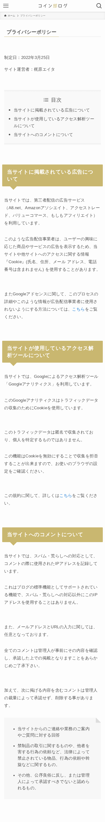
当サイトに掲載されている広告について (52, 110)
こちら (78, 309)
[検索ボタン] (99, 6)
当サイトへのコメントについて (43, 134)
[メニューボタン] (6, 6)
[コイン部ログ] (52, 6)
